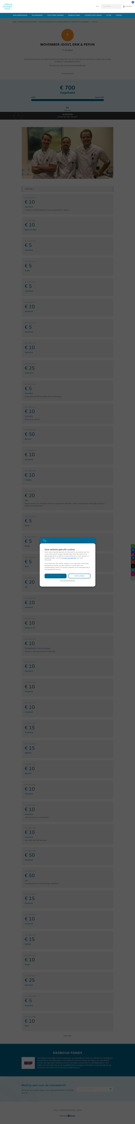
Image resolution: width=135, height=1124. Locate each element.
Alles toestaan (55, 576)
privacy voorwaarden (69, 558)
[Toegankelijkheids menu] (133, 2)
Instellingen (79, 576)
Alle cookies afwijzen (67, 580)
